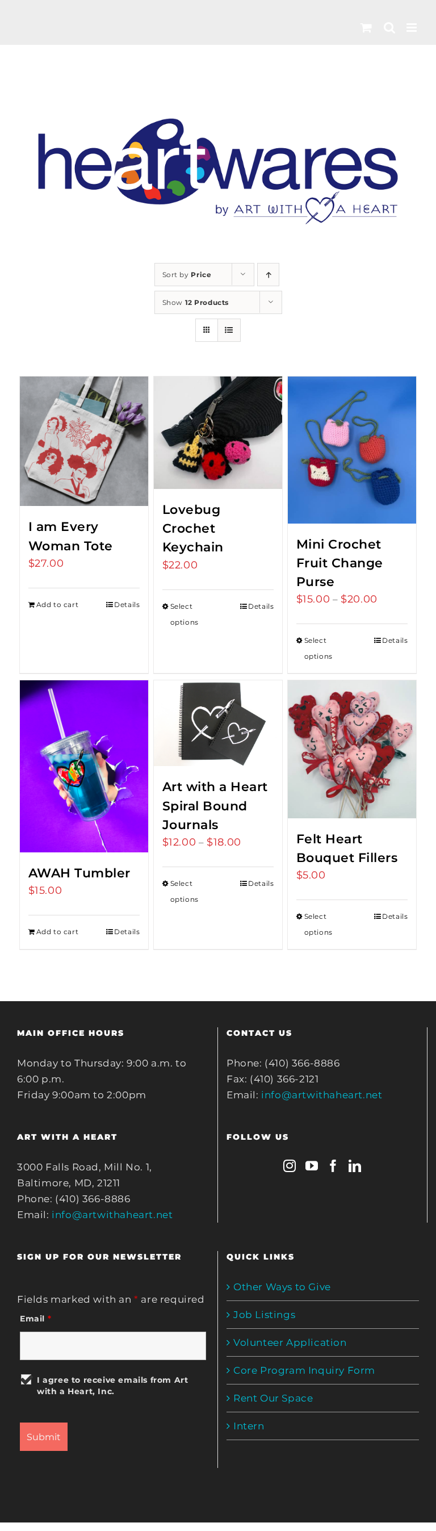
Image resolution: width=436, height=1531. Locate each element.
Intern (249, 1426)
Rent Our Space (273, 1398)
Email (35, 1319)
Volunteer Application (290, 1342)
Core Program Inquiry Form (304, 1370)
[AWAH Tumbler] (84, 766)
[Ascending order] (268, 274)
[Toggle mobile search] (390, 28)
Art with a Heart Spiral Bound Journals (215, 805)
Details (127, 604)
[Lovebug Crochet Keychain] (218, 433)
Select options (184, 614)
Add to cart (57, 604)
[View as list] (229, 330)
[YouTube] (311, 1166)
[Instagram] (289, 1166)
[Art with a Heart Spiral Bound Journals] (218, 723)
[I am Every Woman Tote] (84, 441)
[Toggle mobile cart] (366, 28)
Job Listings (264, 1314)
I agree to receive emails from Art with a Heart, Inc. (112, 1385)
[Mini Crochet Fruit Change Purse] (352, 450)
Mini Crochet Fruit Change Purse (339, 563)
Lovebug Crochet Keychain (193, 528)
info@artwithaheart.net (112, 1214)
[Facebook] (333, 1166)
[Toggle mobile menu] (412, 28)
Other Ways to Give (282, 1286)
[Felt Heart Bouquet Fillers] (352, 749)
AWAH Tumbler (79, 873)
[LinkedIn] (355, 1166)
